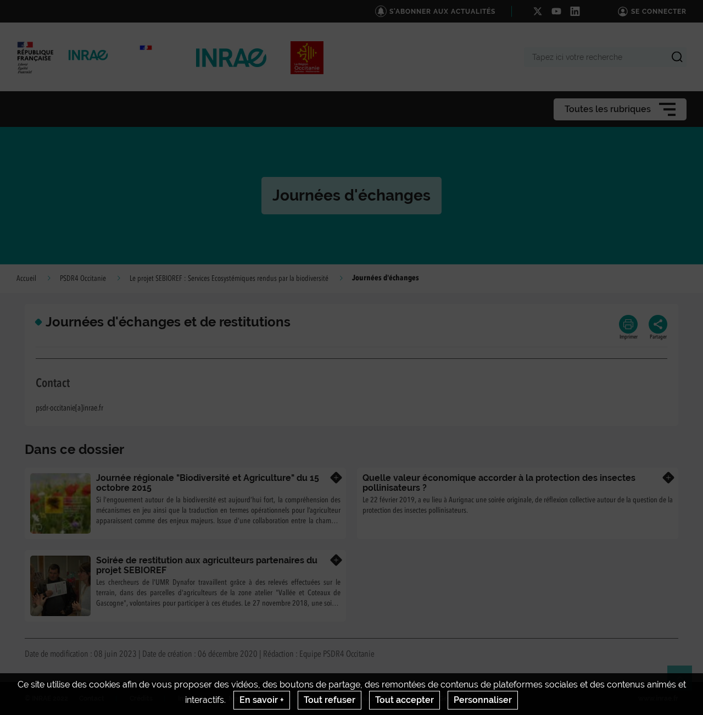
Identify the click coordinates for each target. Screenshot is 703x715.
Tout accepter (404, 700)
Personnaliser (483, 700)
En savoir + (261, 700)
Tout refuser (329, 700)
